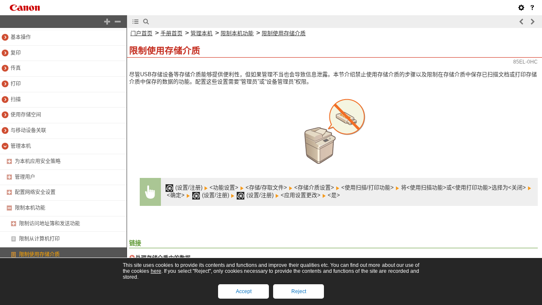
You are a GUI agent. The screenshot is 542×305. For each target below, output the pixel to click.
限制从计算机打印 (39, 239)
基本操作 (21, 37)
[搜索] (146, 21)
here (156, 271)
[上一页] (521, 21)
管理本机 (21, 146)
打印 (16, 84)
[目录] (135, 21)
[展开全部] (107, 21)
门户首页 (141, 33)
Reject (298, 291)
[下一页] (532, 21)
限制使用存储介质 (39, 255)
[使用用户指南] (532, 7)
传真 (16, 68)
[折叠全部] (117, 21)
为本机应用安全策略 (38, 161)
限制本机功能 (30, 208)
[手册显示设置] (521, 7)
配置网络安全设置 (35, 192)
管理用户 (25, 177)
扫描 (16, 100)
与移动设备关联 (28, 130)
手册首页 (171, 33)
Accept (244, 291)
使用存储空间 (26, 115)
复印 (16, 53)
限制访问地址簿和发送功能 (49, 224)
